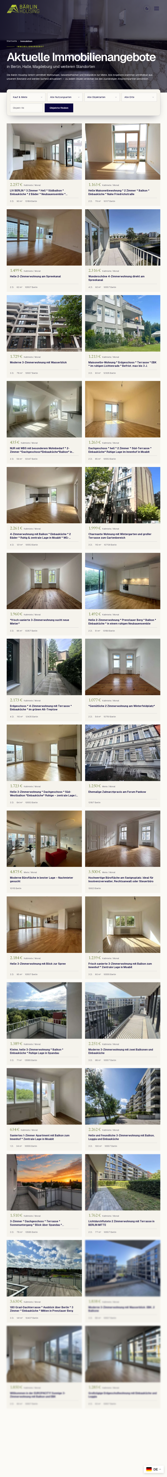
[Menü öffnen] (156, 8)
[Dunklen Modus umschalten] (146, 8)
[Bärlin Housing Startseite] (23, 8)
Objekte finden (59, 107)
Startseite (12, 41)
